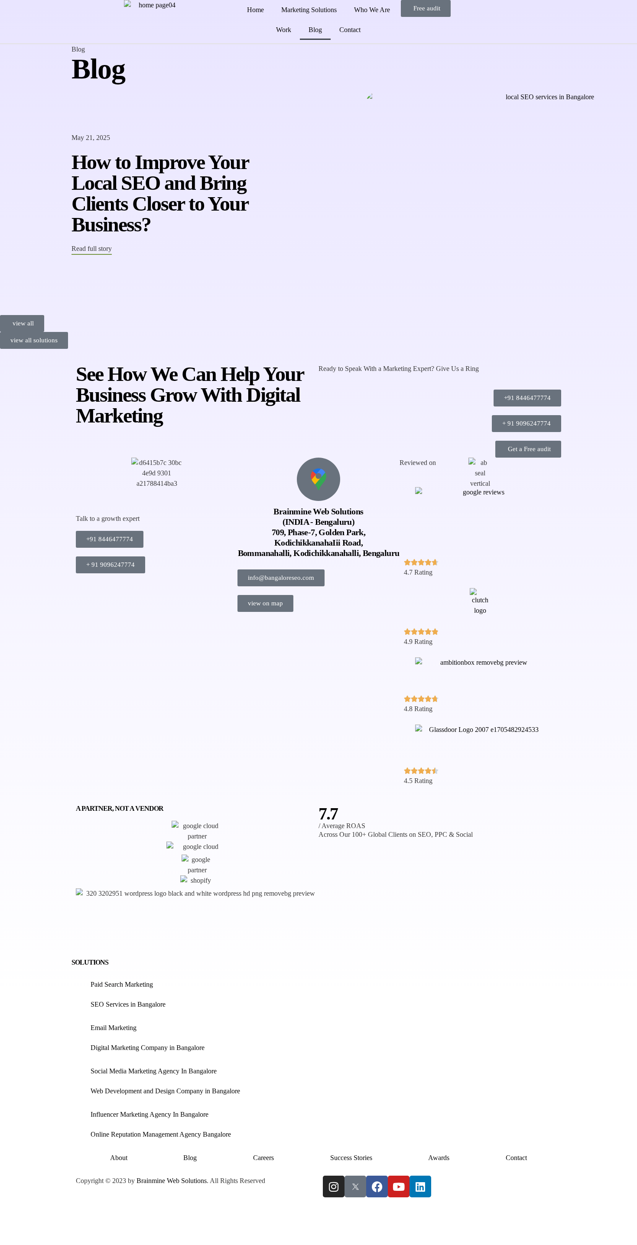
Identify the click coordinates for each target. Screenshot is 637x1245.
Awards (438, 1157)
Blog (315, 29)
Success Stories (351, 1157)
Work (283, 29)
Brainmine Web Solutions (171, 1180)
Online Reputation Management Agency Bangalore (162, 1134)
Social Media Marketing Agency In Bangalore (154, 1071)
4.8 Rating (418, 708)
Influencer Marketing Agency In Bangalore (149, 1114)
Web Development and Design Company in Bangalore (165, 1091)
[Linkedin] (420, 1186)
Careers (263, 1157)
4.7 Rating (418, 572)
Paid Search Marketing (122, 984)
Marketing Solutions (309, 9)
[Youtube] (399, 1186)
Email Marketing (113, 1027)
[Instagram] (333, 1186)
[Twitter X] (355, 1186)
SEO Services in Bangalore (128, 1004)
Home (255, 9)
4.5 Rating (418, 780)
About (118, 1157)
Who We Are (372, 9)
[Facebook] (377, 1186)
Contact (350, 29)
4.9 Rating (418, 641)
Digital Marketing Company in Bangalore (148, 1047)
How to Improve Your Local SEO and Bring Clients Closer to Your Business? (160, 193)
